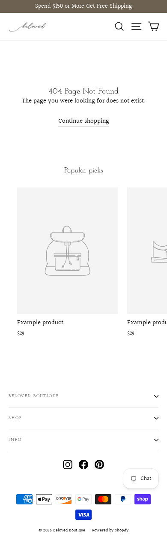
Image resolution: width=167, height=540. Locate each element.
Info (15, 440)
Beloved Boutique (34, 396)
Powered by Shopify (110, 530)
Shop (15, 418)
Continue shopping (83, 121)
